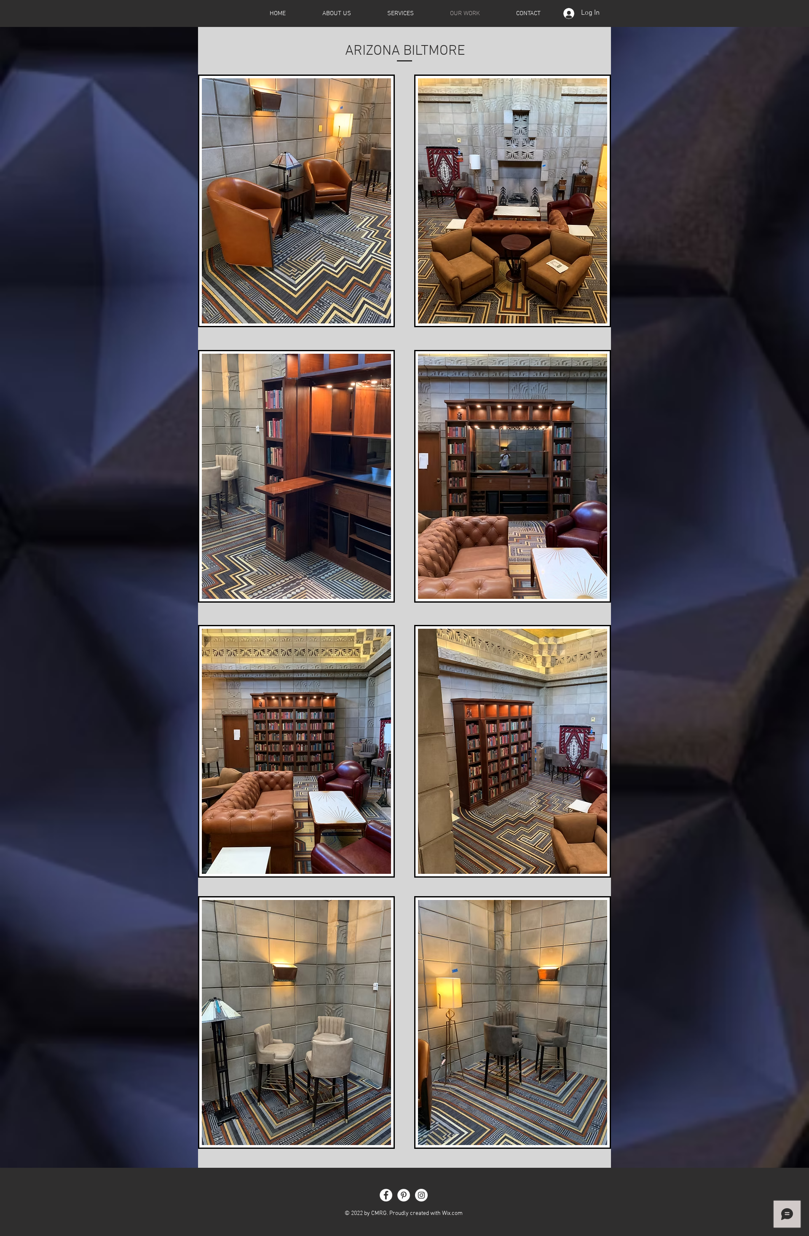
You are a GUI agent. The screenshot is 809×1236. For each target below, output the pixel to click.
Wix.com (452, 1213)
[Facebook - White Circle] (386, 1195)
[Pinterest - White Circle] (403, 1195)
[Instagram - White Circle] (421, 1195)
